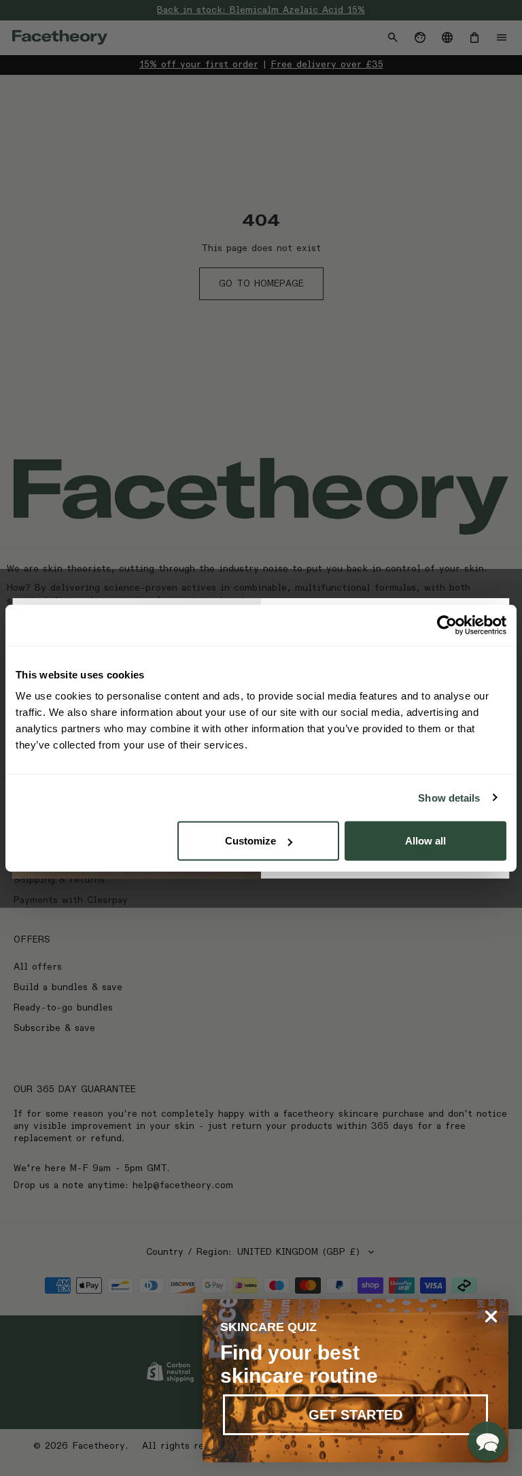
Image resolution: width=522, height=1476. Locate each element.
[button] (487, 1441)
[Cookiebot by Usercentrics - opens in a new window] (446, 624)
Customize (250, 841)
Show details (449, 797)
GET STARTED (355, 1414)
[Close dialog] (491, 1316)
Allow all (425, 841)
